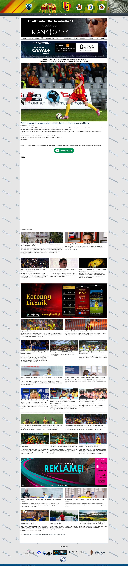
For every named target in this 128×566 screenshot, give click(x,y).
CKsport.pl (29, 565)
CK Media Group (104, 565)
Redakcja (33, 565)
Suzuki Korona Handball (46, 14)
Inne (61, 14)
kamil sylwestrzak (52, 534)
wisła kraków (32, 534)
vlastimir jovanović (61, 534)
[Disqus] (64, 175)
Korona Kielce (24, 14)
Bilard (55, 14)
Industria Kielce (34, 14)
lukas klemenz (45, 534)
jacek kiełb (38, 534)
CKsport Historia (75, 14)
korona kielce (26, 534)
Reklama (84, 14)
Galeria (66, 14)
